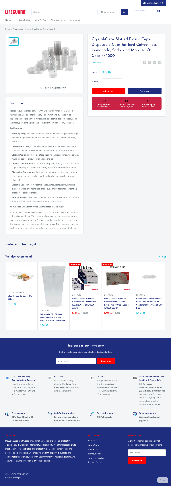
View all (162, 256)
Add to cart (108, 91)
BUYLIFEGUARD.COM (16, 292)
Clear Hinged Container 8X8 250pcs (20, 297)
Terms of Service (96, 458)
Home (8, 19)
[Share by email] (160, 62)
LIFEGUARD (76, 295)
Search (91, 440)
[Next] (165, 296)
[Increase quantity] (119, 81)
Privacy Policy (94, 453)
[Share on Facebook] (144, 62)
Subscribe (106, 361)
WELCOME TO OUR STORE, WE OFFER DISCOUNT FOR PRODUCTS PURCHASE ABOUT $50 (85, 3)
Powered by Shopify (13, 477)
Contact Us (75, 19)
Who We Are (40, 19)
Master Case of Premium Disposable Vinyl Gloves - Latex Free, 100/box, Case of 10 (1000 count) (116, 303)
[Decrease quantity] (105, 81)
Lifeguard (96, 62)
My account (138, 13)
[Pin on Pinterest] (149, 62)
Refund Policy (94, 462)
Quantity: (96, 81)
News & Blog (24, 19)
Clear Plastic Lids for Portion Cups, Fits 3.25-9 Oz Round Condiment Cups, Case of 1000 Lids (149, 303)
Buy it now (144, 91)
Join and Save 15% (155, 3)
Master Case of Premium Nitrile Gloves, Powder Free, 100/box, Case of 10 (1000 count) (84, 303)
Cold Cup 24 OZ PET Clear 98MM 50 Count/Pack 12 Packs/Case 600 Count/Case (52, 317)
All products (56, 19)
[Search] (124, 12)
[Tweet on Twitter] (154, 62)
